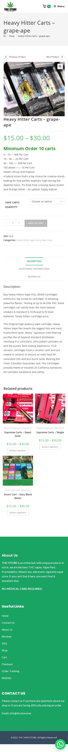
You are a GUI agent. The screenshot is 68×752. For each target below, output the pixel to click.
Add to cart (36, 223)
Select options (18, 450)
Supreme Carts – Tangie (50, 432)
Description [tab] (34, 261)
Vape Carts (46, 240)
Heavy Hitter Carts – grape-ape (34, 36)
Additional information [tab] (34, 268)
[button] (60, 66)
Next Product (52, 56)
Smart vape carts (12, 490)
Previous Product (17, 56)
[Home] (4, 36)
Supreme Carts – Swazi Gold (17, 434)
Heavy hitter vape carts (28, 240)
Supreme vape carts (12, 428)
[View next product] (62, 56)
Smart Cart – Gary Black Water (18, 496)
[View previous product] (5, 56)
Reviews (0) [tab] (34, 276)
